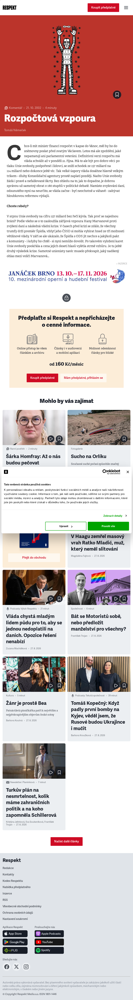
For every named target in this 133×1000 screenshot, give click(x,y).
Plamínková (28, 782)
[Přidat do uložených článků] (59, 438)
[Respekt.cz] (9, 8)
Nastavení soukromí (15, 919)
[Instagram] (26, 970)
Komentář (15, 108)
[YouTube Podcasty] (49, 942)
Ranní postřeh (17, 448)
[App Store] (15, 933)
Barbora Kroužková (81, 735)
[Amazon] (15, 950)
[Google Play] (15, 942)
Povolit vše (108, 526)
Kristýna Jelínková (15, 822)
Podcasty (15, 608)
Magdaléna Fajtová (81, 556)
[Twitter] (16, 970)
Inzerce (7, 893)
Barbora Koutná (14, 720)
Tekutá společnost (95, 695)
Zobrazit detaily (112, 515)
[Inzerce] (66, 276)
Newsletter (15, 782)
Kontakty (8, 874)
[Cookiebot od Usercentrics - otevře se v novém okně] (105, 471)
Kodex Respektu (13, 881)
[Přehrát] (50, 438)
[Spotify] (49, 950)
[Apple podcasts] (49, 933)
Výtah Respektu (29, 608)
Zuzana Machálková (16, 648)
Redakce (8, 868)
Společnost (77, 608)
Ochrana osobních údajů (18, 913)
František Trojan (79, 636)
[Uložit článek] (117, 95)
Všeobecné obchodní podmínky (22, 906)
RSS (5, 900)
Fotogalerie (77, 448)
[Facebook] (7, 970)
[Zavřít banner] (128, 472)
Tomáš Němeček (15, 130)
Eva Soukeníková (34, 822)
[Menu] (126, 7)
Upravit (63, 526)
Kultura (10, 695)
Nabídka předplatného (16, 887)
